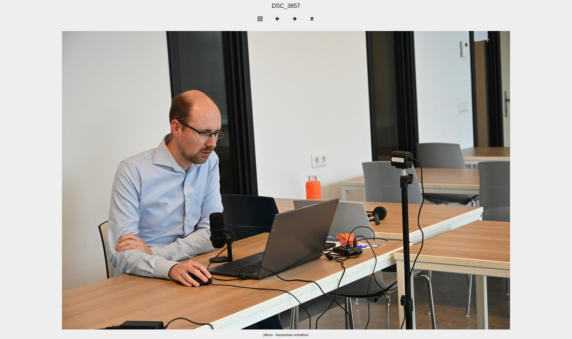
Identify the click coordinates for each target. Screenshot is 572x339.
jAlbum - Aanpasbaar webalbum (286, 335)
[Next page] (375, 180)
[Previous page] (151, 180)
